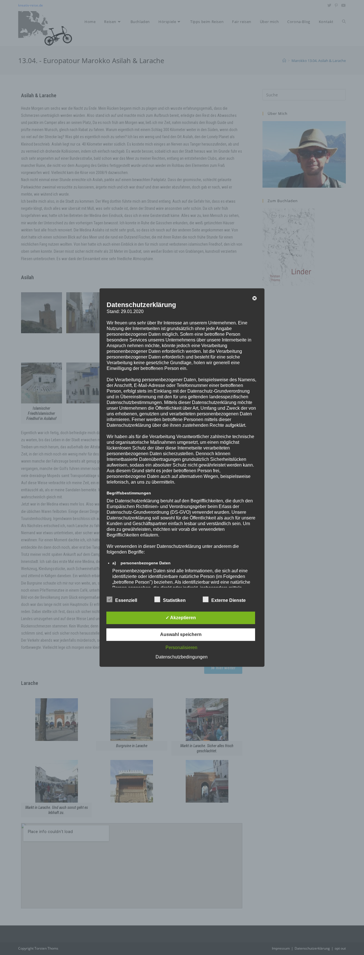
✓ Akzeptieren (181, 617)
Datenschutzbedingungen (182, 656)
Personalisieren (181, 647)
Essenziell (126, 600)
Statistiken (174, 600)
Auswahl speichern (181, 634)
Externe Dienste (228, 600)
